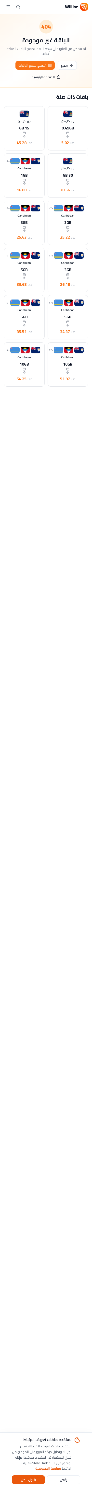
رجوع (64, 65)
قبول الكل (28, 1479)
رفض (63, 1479)
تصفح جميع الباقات (32, 65)
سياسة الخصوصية (48, 1468)
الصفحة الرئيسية (43, 77)
